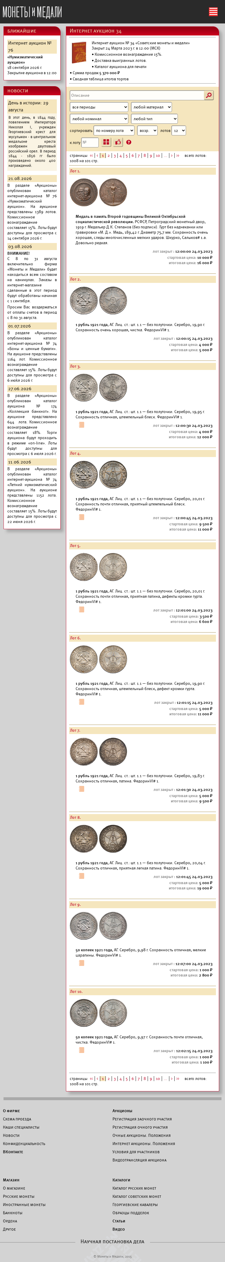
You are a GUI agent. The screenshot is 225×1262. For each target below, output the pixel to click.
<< (91, 155)
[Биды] (118, 142)
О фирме (11, 1110)
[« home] (32, 10)
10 (158, 155)
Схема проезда (17, 1119)
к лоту (75, 142)
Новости (11, 1135)
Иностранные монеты (24, 1204)
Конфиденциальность (24, 1143)
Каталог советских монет (136, 1196)
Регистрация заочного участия (142, 1119)
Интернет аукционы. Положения (143, 1143)
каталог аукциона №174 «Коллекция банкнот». (32, 406)
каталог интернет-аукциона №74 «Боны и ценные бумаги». (32, 343)
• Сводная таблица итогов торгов (99, 79)
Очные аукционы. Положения (141, 1135)
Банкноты (13, 1212)
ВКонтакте (13, 1151)
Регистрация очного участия (140, 1127)
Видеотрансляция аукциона (139, 1160)
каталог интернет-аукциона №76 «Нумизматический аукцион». (32, 198)
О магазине (14, 1188)
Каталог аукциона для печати (120, 66)
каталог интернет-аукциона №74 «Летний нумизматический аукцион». (32, 482)
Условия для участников (136, 1151)
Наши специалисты (21, 1127)
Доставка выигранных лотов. (121, 60)
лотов (165, 130)
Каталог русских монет (134, 1188)
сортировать (81, 130)
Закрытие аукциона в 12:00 (32, 65)
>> (177, 155)
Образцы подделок (130, 1212)
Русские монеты (19, 1196)
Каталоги (121, 1180)
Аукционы (122, 1110)
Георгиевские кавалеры (135, 1204)
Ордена (10, 1221)
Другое (9, 1229)
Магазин (11, 1180)
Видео (118, 1229)
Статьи (118, 1221)
